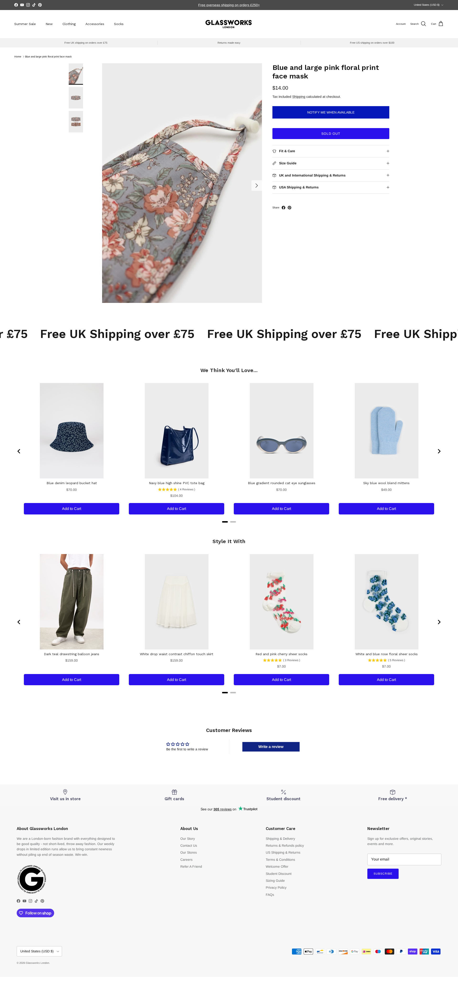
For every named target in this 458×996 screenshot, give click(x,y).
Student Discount (278, 874)
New (49, 24)
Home (17, 56)
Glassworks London (37, 962)
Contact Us (188, 845)
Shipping (298, 97)
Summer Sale (25, 24)
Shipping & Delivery (280, 838)
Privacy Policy (276, 887)
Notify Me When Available (330, 112)
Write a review (270, 747)
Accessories (94, 24)
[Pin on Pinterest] (289, 207)
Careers (186, 859)
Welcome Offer (277, 866)
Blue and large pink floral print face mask (48, 56)
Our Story (187, 838)
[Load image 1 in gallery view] (182, 183)
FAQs (270, 895)
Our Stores (188, 852)
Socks (119, 24)
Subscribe (383, 873)
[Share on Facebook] (283, 207)
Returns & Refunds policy (285, 845)
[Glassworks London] (229, 24)
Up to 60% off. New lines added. (229, 5)
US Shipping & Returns (283, 852)
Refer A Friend (191, 866)
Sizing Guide (275, 880)
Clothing (69, 24)
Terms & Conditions (280, 859)
